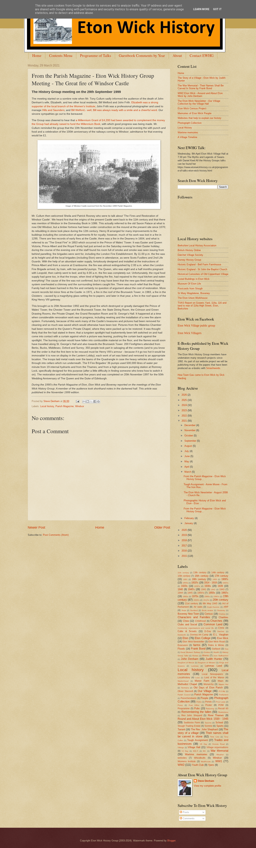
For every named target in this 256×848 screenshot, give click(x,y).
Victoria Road (218, 744)
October (189, 435)
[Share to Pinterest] (98, 401)
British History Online (189, 250)
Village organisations (217, 747)
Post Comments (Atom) (56, 534)
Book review (207, 610)
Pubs (197, 708)
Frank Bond (198, 648)
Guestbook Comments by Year (142, 55)
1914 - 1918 (210, 582)
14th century (218, 572)
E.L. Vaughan (220, 634)
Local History (185, 127)
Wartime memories (188, 132)
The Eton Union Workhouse (192, 297)
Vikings (181, 747)
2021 (185, 420)
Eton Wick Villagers (189, 333)
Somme (208, 726)
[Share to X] (91, 401)
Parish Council (184, 695)
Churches (216, 620)
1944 (180, 593)
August (188, 445)
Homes (195, 656)
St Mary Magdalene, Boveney (194, 293)
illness (205, 655)
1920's (225, 583)
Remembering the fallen (196, 711)
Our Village (205, 691)
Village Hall (194, 747)
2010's (206, 600)
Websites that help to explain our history (199, 118)
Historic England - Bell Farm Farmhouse (199, 264)
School (219, 722)
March (188, 471)
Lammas (194, 666)
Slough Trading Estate (189, 726)
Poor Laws (220, 702)
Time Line (214, 737)
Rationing (210, 709)
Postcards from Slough (190, 288)
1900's (224, 579)
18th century (199, 579)
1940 (180, 589)
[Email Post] (77, 401)
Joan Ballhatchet (220, 656)
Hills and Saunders (53, 110)
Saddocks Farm (192, 722)
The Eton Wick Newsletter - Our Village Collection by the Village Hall (199, 102)
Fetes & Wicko (216, 645)
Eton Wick (222, 638)
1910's (194, 582)
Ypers (211, 765)
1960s (185, 596)
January (189, 523)
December (190, 425)
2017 (185, 545)
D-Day (207, 631)
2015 (185, 556)
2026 (185, 394)
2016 (185, 550)
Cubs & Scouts (187, 631)
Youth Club (198, 765)
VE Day (203, 744)
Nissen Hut (223, 684)
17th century (221, 575)
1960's (224, 592)
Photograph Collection (189, 122)
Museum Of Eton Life (189, 283)
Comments (188, 818)
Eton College (202, 638)
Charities (223, 617)
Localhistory (184, 677)
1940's (191, 589)
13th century (199, 572)
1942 (213, 589)
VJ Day (185, 751)
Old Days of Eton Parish (208, 687)
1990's (216, 596)
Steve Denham (206, 780)
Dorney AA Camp (199, 635)
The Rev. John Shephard (204, 729)
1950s (212, 592)
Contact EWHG (201, 55)
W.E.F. (195, 751)
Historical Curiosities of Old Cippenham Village (203, 274)
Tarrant (181, 729)
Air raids (198, 607)
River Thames (216, 715)
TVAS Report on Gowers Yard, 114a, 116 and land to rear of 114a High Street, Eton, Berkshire (202, 305)
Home (36, 55)
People (204, 698)
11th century (183, 573)
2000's (196, 600)
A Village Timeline (187, 137)
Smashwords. (213, 368)
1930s (207, 586)
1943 (222, 589)
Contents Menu (60, 55)
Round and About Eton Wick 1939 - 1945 (203, 718)
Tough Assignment (197, 740)
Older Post (162, 527)
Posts (185, 812)
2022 (185, 415)
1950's (200, 593)
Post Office (194, 705)
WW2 (181, 764)
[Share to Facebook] (95, 401)
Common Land (213, 624)
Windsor (79, 406)
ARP (226, 607)
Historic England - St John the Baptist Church (202, 269)
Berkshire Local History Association (197, 245)
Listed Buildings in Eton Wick (194, 279)
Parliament (223, 695)
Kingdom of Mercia (186, 663)
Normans (185, 688)
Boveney (221, 610)
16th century (201, 575)
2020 (185, 530)
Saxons (208, 723)
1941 (203, 589)
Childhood (200, 621)
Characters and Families (194, 617)
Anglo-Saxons (213, 607)
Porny (180, 705)
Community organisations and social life (196, 628)
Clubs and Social (187, 624)
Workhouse (206, 761)
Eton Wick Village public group (196, 325)
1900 (215, 579)
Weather (220, 755)
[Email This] (84, 401)
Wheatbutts (199, 758)
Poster (208, 705)
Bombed (194, 610)
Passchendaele (189, 698)
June (187, 456)
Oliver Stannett (185, 691)
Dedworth (182, 635)
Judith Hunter (214, 658)
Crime (221, 628)
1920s (184, 586)
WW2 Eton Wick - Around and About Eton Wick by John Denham (200, 94)
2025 (185, 400)
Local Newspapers (212, 674)
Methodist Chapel (187, 684)
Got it (217, 9)
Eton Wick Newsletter (193, 642)
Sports (220, 725)
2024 (185, 405)
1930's (197, 586)
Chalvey (222, 614)
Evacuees (183, 645)
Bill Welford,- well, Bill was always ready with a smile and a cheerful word (114, 110)
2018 (185, 540)
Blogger (171, 840)
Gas (226, 649)
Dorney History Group (189, 259)
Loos (197, 678)
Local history (47, 406)
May (187, 461)
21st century (191, 603)
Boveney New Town (188, 613)
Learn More (201, 9)
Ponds (208, 702)
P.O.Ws (222, 691)
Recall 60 (223, 708)
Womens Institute (187, 761)
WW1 (218, 761)
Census (209, 613)
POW (221, 705)
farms (196, 645)
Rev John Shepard (191, 715)
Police (199, 702)
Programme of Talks (95, 55)
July (187, 451)
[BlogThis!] (88, 401)
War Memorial (219, 750)
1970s (195, 596)
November (190, 430)
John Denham (189, 658)
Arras (184, 610)
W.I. (204, 751)
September (190, 440)
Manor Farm (202, 680)
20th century (220, 599)
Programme (184, 708)
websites (182, 758)
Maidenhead (183, 681)
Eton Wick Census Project (192, 108)
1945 (190, 593)
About (177, 55)
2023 (185, 410)
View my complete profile (207, 785)
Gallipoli (216, 649)
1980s (207, 596)
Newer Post (36, 527)
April (187, 466)
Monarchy (209, 684)
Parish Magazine (64, 406)
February (189, 518)
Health (216, 652)
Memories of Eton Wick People (194, 113)
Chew (186, 620)
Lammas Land (213, 665)
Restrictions (223, 712)
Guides (207, 652)
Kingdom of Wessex (207, 663)
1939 (220, 586)
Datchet (220, 631)
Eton (185, 638)
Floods (181, 648)
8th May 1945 (210, 603)
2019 (185, 535)
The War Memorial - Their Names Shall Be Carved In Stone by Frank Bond (201, 87)
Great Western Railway (190, 652)
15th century (184, 576)
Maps (220, 681)
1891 (185, 579)
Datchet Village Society (190, 254)
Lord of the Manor (214, 677)
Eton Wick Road (216, 642)
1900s (185, 583)
